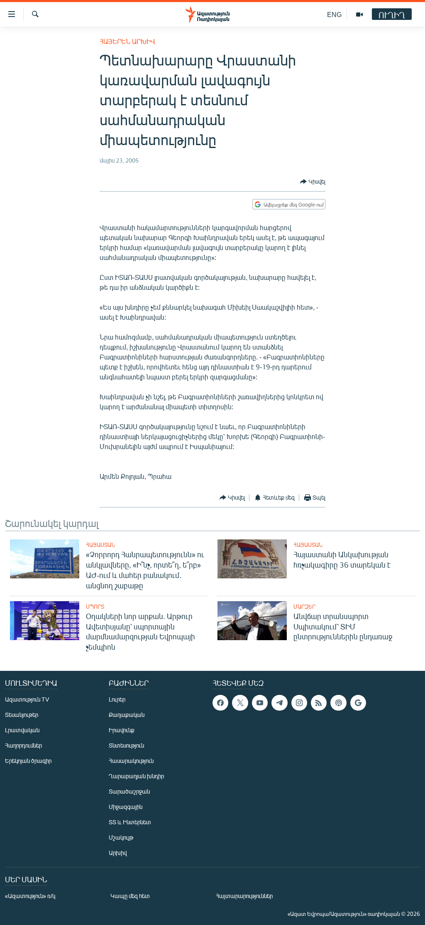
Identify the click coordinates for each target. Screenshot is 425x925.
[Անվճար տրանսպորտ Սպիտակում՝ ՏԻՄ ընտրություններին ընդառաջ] (252, 620)
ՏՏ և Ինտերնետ (130, 821)
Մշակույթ (121, 837)
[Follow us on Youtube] (260, 703)
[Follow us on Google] (358, 703)
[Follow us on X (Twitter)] (240, 703)
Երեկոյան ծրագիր (28, 760)
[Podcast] (338, 703)
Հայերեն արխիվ (127, 41)
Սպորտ (95, 606)
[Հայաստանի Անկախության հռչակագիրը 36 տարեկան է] (252, 558)
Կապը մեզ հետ (130, 895)
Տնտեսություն (126, 745)
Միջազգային (125, 806)
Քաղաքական (126, 714)
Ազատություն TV (27, 699)
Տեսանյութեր (21, 714)
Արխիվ (118, 852)
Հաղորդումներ (23, 745)
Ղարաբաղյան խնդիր (136, 775)
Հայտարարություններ (244, 895)
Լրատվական (22, 729)
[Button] (312, 182)
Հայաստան (100, 544)
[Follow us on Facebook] (220, 703)
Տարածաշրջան (129, 791)
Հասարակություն (131, 760)
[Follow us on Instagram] (299, 703)
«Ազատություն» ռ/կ (30, 895)
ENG (334, 14)
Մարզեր (304, 606)
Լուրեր (117, 699)
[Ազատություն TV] (359, 14)
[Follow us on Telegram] (279, 703)
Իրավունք (121, 729)
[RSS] (319, 703)
